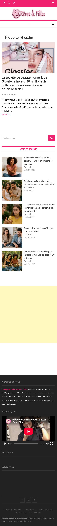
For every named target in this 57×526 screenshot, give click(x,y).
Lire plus (8, 114)
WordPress (6, 521)
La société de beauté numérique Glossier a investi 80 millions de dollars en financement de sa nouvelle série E (24, 83)
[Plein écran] (51, 443)
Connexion (30, 509)
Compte (6, 509)
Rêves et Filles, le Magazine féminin (17, 518)
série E (13, 94)
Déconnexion (36, 512)
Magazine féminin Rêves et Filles (14, 389)
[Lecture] (5, 443)
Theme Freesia (47, 518)
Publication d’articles (46, 509)
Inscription (17, 509)
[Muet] (47, 443)
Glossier (7, 94)
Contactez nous (21, 513)
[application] (28, 431)
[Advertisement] (28, 314)
